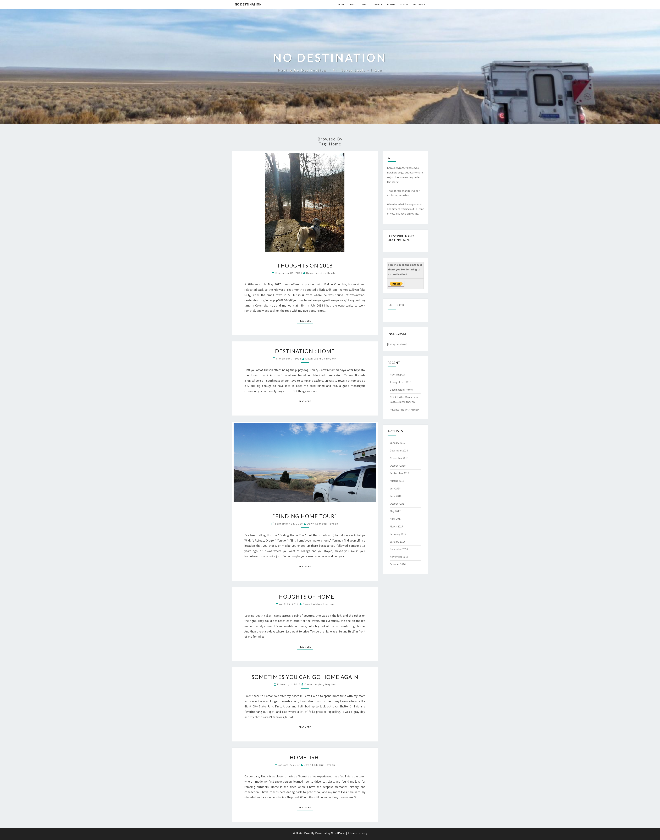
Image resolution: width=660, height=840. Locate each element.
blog (364, 4)
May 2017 (395, 511)
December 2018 (399, 450)
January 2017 (397, 541)
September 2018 (399, 473)
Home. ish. (305, 757)
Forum (404, 4)
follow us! (419, 4)
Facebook (396, 305)
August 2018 (397, 480)
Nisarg (363, 833)
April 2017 (396, 518)
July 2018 (395, 488)
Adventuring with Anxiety (404, 409)
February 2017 (398, 534)
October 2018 (398, 465)
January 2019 (397, 442)
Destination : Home (305, 351)
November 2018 (399, 458)
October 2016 (398, 564)
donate (391, 4)
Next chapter (397, 374)
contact (377, 4)
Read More (306, 320)
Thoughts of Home (304, 596)
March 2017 (396, 526)
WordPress (338, 833)
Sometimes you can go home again (304, 677)
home (341, 4)
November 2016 (399, 556)
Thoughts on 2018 (305, 265)
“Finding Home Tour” (305, 516)
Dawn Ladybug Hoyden (322, 272)
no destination (248, 4)
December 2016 (399, 549)
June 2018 (396, 496)
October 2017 (398, 503)
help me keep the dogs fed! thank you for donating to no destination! (405, 269)
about (353, 4)
